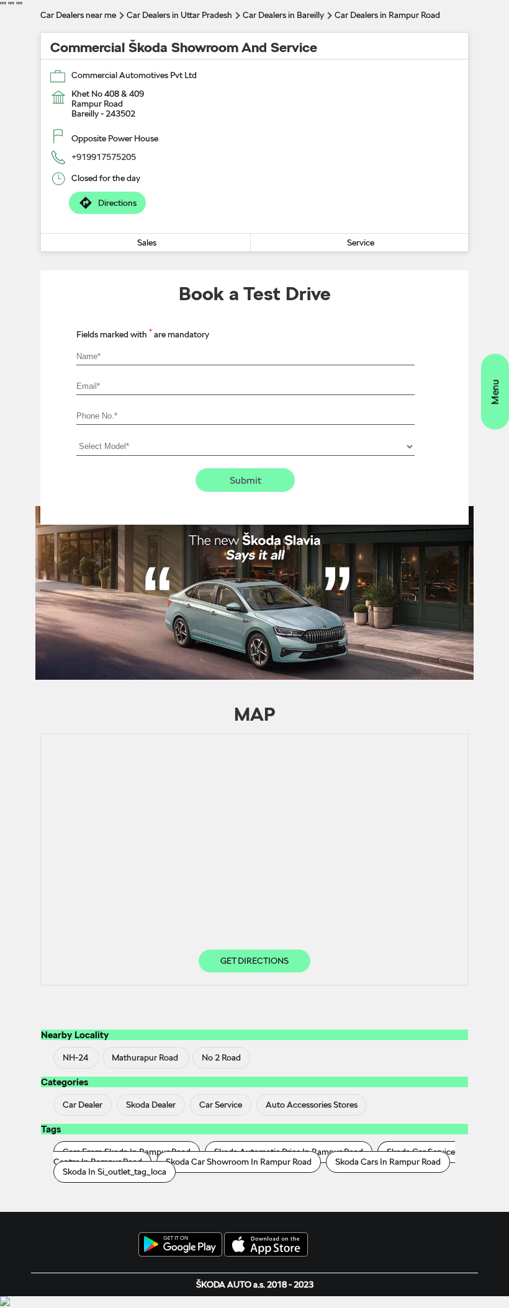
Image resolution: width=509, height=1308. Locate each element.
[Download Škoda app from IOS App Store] (266, 1245)
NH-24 (75, 1057)
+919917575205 (103, 157)
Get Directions (254, 961)
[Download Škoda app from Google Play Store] (180, 1245)
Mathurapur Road (145, 1057)
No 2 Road (221, 1057)
